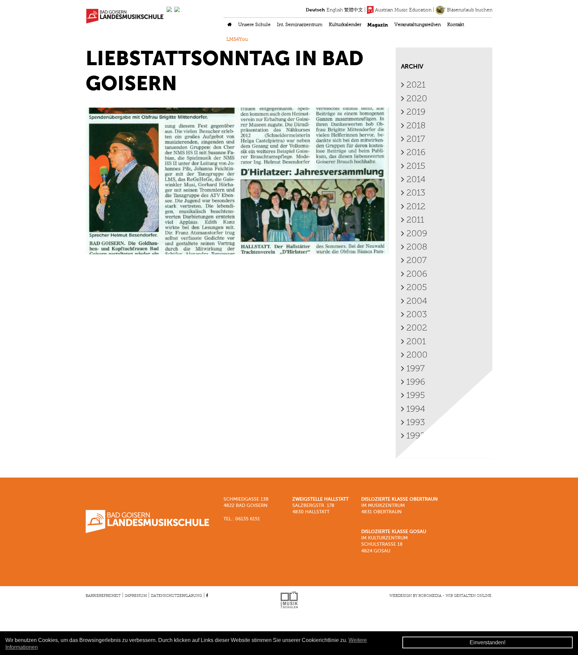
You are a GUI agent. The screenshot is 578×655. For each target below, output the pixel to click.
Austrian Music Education (402, 10)
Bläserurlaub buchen (469, 10)
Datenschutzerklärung (176, 596)
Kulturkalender (345, 25)
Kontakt (455, 25)
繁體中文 (353, 10)
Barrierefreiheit (103, 596)
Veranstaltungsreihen (417, 25)
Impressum (136, 596)
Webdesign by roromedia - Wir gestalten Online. (440, 596)
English (334, 10)
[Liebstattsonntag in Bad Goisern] (237, 181)
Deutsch (315, 10)
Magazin (377, 25)
